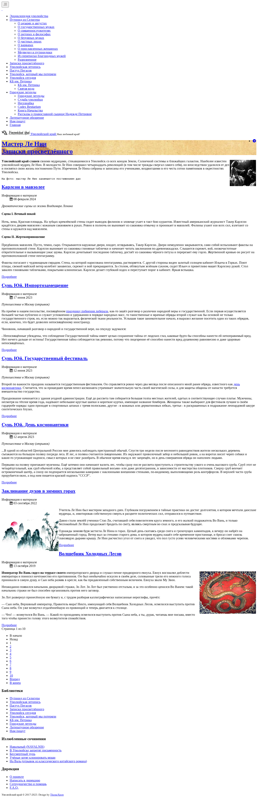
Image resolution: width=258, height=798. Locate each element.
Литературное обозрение (27, 117)
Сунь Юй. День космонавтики (35, 424)
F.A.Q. (14, 787)
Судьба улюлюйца (30, 99)
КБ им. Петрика (21, 81)
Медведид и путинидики (35, 52)
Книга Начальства (30, 110)
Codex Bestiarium (29, 106)
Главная (15, 125)
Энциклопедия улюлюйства (29, 16)
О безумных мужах (31, 38)
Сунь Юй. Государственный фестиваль (45, 358)
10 (11, 675)
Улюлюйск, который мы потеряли (33, 74)
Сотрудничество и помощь (28, 784)
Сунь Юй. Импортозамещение (35, 285)
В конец (15, 682)
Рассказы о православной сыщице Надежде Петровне (55, 114)
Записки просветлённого (27, 63)
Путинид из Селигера (25, 19)
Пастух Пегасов (21, 70)
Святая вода (26, 88)
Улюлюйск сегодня (23, 77)
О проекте (17, 776)
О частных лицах (30, 41)
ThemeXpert (57, 794)
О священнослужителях (34, 30)
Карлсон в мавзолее (23, 187)
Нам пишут (17, 121)
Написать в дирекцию (25, 780)
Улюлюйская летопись (25, 67)
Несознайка (26, 103)
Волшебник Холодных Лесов (90, 553)
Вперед (15, 679)
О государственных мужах (36, 27)
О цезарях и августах (32, 23)
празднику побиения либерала (87, 311)
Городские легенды (23, 92)
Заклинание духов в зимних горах (38, 491)
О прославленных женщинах (38, 48)
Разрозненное (27, 59)
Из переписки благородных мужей (42, 56)
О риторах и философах (34, 34)
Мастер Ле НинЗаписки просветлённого (37, 147)
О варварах (25, 45)
